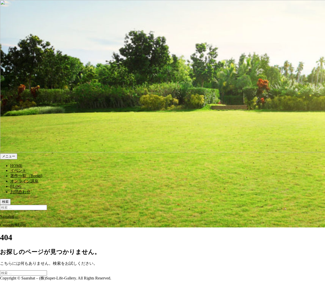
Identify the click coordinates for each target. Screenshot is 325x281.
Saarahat (7, 216)
